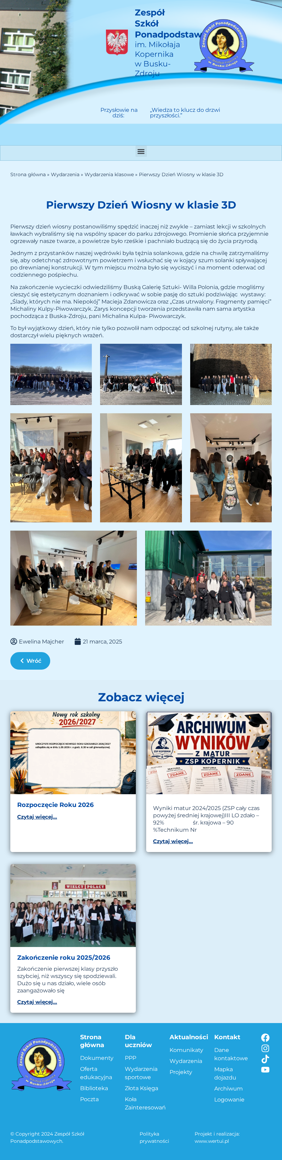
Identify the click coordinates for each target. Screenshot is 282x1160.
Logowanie (229, 1099)
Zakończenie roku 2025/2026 (63, 957)
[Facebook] (265, 1037)
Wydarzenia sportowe (141, 1073)
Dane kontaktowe (231, 1054)
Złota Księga (141, 1088)
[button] (141, 151)
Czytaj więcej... (37, 816)
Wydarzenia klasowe (109, 174)
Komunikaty (186, 1050)
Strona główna (28, 174)
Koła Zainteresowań (144, 1103)
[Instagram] (265, 1048)
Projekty (181, 1072)
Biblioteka (94, 1088)
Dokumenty (96, 1058)
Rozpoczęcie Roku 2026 (55, 805)
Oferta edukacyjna (96, 1073)
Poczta (89, 1099)
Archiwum (228, 1088)
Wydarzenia (65, 174)
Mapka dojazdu (225, 1073)
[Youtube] (265, 1069)
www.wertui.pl (212, 1141)
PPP (130, 1058)
